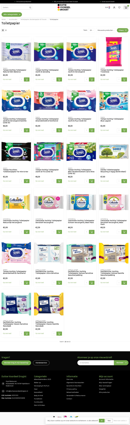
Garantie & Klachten (74, 386)
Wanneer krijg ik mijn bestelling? (16, 363)
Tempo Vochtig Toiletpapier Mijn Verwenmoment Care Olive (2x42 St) (81, 171)
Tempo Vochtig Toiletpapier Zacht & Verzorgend (79, 71)
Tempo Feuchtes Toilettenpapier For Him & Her (15, 171)
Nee (109, 421)
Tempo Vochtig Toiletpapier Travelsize (112, 71)
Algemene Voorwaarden (75, 382)
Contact (69, 399)
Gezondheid (38, 392)
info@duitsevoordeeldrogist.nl (17, 391)
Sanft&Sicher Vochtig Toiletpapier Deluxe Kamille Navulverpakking (112, 273)
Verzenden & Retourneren (76, 395)
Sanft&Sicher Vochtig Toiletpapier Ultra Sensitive (47, 272)
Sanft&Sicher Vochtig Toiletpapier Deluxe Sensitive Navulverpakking (80, 273)
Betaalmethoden (73, 392)
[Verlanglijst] (119, 7)
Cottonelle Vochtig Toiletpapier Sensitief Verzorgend (49, 221)
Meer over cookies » (120, 420)
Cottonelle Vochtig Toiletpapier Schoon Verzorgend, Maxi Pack (81, 221)
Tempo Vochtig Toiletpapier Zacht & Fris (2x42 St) (47, 171)
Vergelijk (102, 389)
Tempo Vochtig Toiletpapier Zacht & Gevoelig (47, 71)
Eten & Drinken (39, 405)
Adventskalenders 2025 (42, 379)
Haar (36, 389)
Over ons (70, 379)
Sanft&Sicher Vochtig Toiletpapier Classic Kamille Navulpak (47, 324)
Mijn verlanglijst (105, 386)
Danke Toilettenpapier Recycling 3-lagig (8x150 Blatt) (113, 171)
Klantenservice (41, 363)
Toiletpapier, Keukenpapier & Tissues (34, 19)
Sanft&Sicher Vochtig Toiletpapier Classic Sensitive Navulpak (15, 324)
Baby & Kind (38, 395)
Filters (121, 30)
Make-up (37, 382)
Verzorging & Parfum (41, 386)
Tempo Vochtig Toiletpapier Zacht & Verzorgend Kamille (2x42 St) (15, 121)
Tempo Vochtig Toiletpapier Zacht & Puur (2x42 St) (79, 120)
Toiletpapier (54, 19)
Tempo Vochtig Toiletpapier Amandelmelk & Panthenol (47, 120)
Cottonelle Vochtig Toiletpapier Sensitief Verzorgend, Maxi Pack (114, 222)
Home (4, 19)
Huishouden (13, 19)
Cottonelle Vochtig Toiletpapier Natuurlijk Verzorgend (16, 221)
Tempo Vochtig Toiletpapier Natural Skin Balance (14, 71)
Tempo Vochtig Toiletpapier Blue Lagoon (112, 120)
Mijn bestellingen (105, 382)
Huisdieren (38, 399)
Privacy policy (72, 389)
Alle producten (104, 392)
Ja (101, 421)
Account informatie (106, 379)
